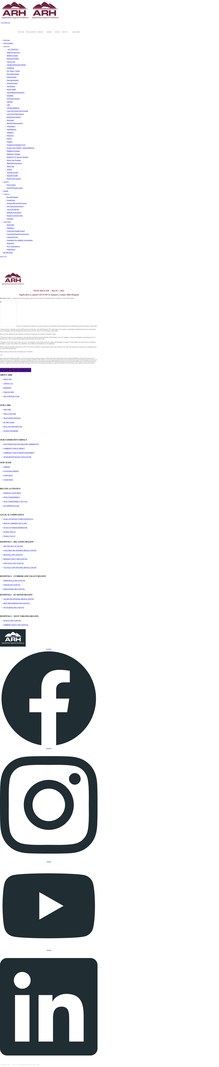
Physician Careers (11, 471)
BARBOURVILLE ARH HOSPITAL (14, 580)
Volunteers (8, 480)
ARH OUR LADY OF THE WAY (13, 546)
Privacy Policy (9, 536)
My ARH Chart (9, 422)
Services (40, 32)
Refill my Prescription (12, 427)
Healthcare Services (12, 418)
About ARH (7, 379)
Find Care (21, 32)
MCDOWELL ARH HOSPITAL (13, 555)
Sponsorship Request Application (17, 457)
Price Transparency (11, 497)
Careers (6, 467)
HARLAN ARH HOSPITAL (12, 585)
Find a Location (9, 414)
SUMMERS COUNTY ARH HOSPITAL (15, 625)
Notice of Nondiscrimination (15, 528)
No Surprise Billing (11, 506)
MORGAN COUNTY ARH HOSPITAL (15, 559)
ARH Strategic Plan (11, 396)
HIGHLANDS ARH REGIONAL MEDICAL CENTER (19, 550)
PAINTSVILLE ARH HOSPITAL (13, 563)
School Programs (10, 431)
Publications (8, 392)
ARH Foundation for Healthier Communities (21, 444)
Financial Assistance (12, 493)
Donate (57, 32)
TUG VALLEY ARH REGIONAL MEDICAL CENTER (19, 567)
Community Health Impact (14, 448)
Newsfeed (7, 388)
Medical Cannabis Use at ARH (15, 523)
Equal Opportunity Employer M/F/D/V (18, 519)
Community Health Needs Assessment (18, 453)
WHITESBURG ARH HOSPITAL (13, 607)
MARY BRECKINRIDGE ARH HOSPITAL (16, 603)
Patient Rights (9, 532)
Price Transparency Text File (15, 501)
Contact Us (8, 383)
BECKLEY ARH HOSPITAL (12, 620)
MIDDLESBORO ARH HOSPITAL (14, 589)
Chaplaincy (8, 475)
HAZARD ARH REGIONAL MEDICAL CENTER (18, 599)
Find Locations (31, 32)
